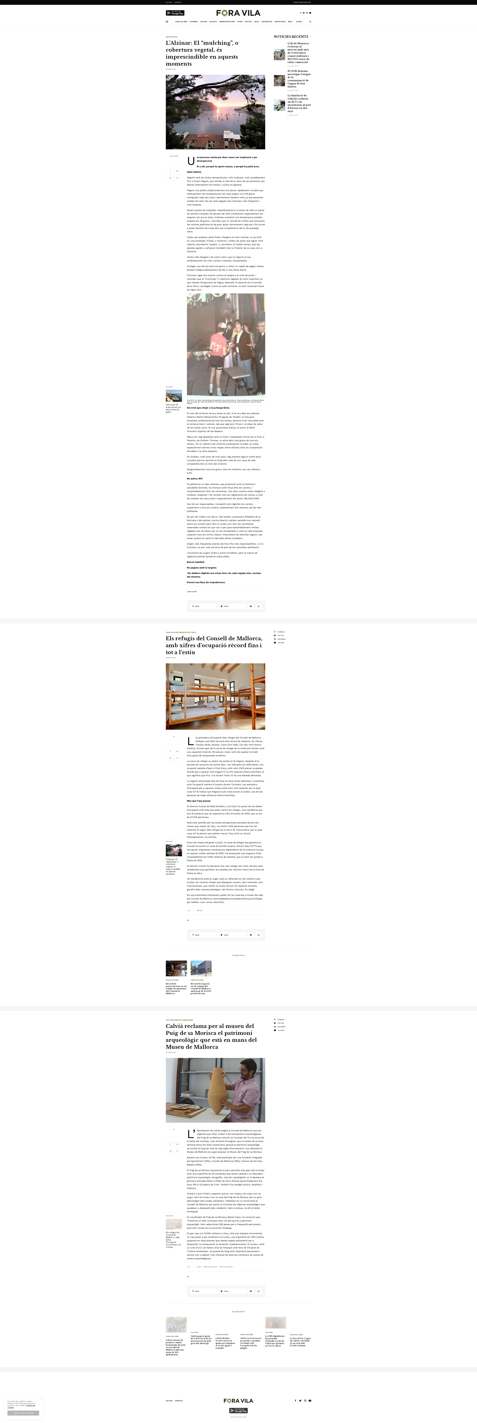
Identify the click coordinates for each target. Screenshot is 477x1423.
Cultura (169, 1020)
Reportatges (171, 37)
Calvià (199, 1266)
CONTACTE (177, 2)
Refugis (199, 910)
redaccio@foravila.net (302, 2)
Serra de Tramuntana (183, 1020)
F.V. (174, 736)
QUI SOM (169, 2)
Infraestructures (187, 632)
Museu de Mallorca (210, 1266)
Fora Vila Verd (172, 632)
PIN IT (227, 350)
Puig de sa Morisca (226, 1266)
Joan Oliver (174, 156)
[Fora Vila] (238, 13)
